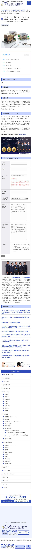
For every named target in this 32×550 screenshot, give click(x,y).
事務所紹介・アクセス (8, 374)
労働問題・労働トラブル (11, 416)
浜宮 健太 (7, 396)
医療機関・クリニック (10, 445)
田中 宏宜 (7, 399)
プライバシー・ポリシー (9, 474)
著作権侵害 (7, 426)
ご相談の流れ (6, 378)
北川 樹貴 (7, 408)
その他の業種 (8, 463)
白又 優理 (7, 405)
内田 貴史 (7, 401)
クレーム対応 (8, 423)
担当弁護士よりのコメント (13, 68)
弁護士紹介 (6, 391)
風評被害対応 (8, 428)
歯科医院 (7, 447)
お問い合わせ (6, 388)
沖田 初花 (7, 410)
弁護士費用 (6, 381)
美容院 (6, 456)
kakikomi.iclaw (22, 134)
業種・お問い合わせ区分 (12, 59)
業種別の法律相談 (7, 442)
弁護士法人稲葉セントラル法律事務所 (21, 277)
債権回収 (7, 419)
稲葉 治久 (7, 394)
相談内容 (8, 62)
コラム (5, 484)
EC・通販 (7, 459)
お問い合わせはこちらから (13, 71)
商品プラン (6, 467)
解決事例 (5, 480)
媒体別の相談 (8, 438)
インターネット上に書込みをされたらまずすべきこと (17, 435)
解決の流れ (9, 65)
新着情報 (5, 477)
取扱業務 (5, 414)
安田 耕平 (7, 403)
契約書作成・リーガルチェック (12, 421)
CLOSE (26, 54)
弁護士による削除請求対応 (12, 430)
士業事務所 (7, 461)
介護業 (6, 449)
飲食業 (6, 454)
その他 (5, 487)
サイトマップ (6, 470)
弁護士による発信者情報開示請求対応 (15, 432)
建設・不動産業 (9, 452)
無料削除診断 (6, 385)
